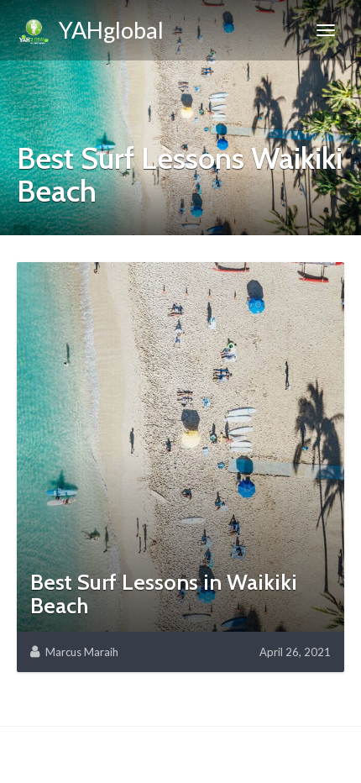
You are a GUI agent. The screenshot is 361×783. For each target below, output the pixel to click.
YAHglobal (107, 30)
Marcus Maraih (81, 652)
